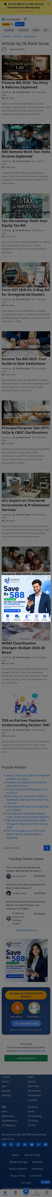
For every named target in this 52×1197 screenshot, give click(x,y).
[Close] (48, 577)
